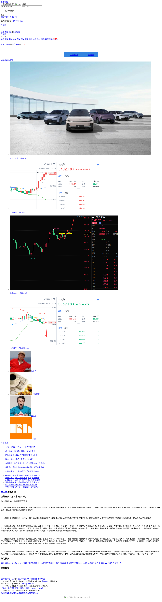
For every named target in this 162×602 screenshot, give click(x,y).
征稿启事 (33, 579)
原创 (34, 39)
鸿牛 (7, 485)
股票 (10, 39)
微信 (21, 21)
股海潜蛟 (35, 478)
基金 (14, 39)
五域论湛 (33, 485)
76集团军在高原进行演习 (49, 563)
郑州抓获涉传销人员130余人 (12, 563)
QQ (18, 21)
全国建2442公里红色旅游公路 (110, 563)
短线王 (12, 485)
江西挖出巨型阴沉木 (31, 563)
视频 (42, 39)
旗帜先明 (12, 482)
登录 (2, 2)
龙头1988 (35, 482)
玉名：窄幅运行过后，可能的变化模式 (20, 447)
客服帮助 (16, 32)
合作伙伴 (19, 579)
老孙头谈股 (9, 478)
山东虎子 (8, 480)
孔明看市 (22, 480)
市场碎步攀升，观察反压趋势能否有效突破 (22, 471)
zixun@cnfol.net (28, 584)
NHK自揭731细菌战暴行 (88, 563)
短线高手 (20, 482)
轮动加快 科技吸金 (12, 455)
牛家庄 (15, 480)
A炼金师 (29, 480)
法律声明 (26, 579)
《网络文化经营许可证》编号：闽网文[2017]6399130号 (22, 588)
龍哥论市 (23, 478)
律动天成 (18, 485)
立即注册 (13, 17)
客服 (6, 2)
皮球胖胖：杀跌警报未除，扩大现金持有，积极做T (25, 463)
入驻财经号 (74, 55)
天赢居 (13, 475)
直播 (6, 443)
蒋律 (29, 478)
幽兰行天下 (36, 475)
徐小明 (8, 475)
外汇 (22, 39)
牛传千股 (27, 482)
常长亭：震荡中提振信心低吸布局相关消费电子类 (24, 467)
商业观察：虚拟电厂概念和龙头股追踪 (20, 451)
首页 (2, 39)
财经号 (11, 60)
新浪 (15, 21)
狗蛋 (7, 487)
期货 (26, 39)
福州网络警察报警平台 (10, 593)
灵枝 (7, 482)
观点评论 (15, 44)
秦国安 (17, 478)
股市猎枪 (26, 487)
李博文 (12, 487)
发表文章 (91, 55)
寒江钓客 (20, 475)
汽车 (38, 39)
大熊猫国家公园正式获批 (69, 563)
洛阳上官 (27, 475)
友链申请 (41, 579)
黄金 (18, 39)
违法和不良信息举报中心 (28, 593)
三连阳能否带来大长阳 (28, 455)
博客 (50, 39)
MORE (4, 492)
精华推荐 (4, 60)
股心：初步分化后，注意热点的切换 (19, 459)
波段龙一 (18, 487)
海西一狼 (26, 485)
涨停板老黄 (34, 487)
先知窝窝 (36, 480)
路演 (46, 39)
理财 (30, 39)
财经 (6, 39)
